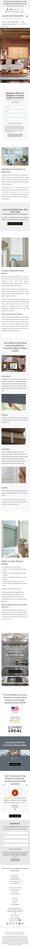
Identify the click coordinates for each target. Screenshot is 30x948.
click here (10, 619)
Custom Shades (16, 868)
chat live (20, 826)
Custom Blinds (24, 868)
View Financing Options (15, 223)
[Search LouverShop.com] (20, 920)
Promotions (15, 898)
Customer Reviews (15, 894)
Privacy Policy (19, 129)
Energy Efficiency (15, 877)
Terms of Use (9, 934)
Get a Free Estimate (15, 671)
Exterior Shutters (15, 870)
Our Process (15, 891)
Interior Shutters (6, 868)
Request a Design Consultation (15, 74)
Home (3, 21)
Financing (15, 900)
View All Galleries (15, 764)
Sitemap (22, 934)
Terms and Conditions (10, 129)
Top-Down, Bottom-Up (15, 881)
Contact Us (15, 902)
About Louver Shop (15, 889)
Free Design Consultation (14, 6)
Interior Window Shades (13, 21)
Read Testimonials (15, 816)
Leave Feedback (15, 904)
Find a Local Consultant (15, 887)
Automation (15, 875)
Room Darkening (15, 879)
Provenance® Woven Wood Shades (15, 37)
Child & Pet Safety (15, 883)
